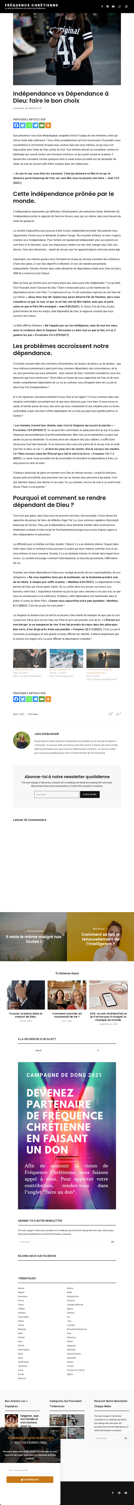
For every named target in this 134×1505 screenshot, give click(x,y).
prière (70, 1341)
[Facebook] (16, 125)
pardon (21, 1337)
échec (21, 1374)
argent (21, 1292)
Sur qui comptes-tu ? (60, 669)
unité (20, 1370)
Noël (20, 1333)
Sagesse (71, 1345)
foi (68, 1317)
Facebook (102, 6)
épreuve (22, 1378)
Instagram (107, 6)
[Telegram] (35, 125)
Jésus (21, 1325)
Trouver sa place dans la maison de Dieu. (25, 1015)
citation (71, 1300)
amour (70, 1288)
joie (69, 1321)
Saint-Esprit (23, 1350)
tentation (22, 1366)
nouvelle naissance (77, 1329)
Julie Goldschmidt (46, 734)
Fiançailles (23, 1317)
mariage (22, 1329)
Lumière (71, 1325)
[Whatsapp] (29, 125)
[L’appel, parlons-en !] (29, 658)
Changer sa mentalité (27, 108)
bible (69, 1292)
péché (21, 1345)
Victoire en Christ (75, 1370)
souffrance (23, 1362)
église (70, 1374)
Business (22, 1296)
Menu (126, 6)
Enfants (22, 1313)
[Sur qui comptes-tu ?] (66, 658)
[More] (48, 125)
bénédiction (73, 1296)
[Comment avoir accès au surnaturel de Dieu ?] (103, 658)
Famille (70, 1313)
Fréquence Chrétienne (32, 5)
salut (20, 1354)
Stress (70, 1362)
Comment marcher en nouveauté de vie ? (67, 1015)
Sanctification (74, 1354)
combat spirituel (75, 1305)
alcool (21, 1288)
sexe (20, 1358)
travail (70, 1366)
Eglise (70, 1309)
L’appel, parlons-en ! (23, 669)
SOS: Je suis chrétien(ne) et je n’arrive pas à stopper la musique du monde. (108, 1017)
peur (20, 1341)
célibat (21, 1309)
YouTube (113, 6)
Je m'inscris (31, 1479)
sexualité (71, 1358)
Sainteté (71, 1350)
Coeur (21, 1305)
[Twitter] (22, 125)
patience (71, 1337)
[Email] (42, 125)
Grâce (21, 1321)
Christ (21, 1300)
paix (69, 1333)
